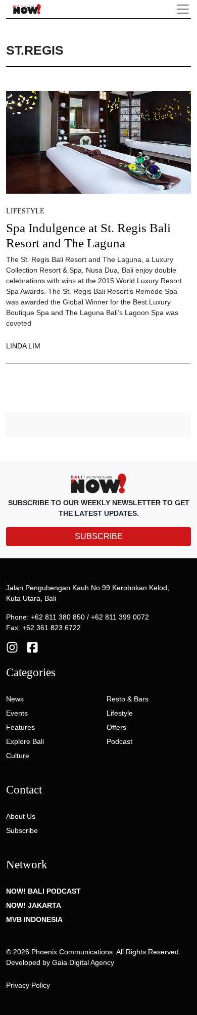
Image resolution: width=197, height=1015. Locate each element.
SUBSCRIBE (99, 536)
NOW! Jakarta (33, 905)
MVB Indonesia (34, 919)
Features (20, 727)
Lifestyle (25, 211)
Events (17, 713)
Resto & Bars (128, 699)
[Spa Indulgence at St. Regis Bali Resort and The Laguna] (98, 142)
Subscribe (22, 830)
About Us (20, 816)
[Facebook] (32, 647)
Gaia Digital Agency (83, 962)
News (15, 699)
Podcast (119, 741)
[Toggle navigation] (183, 9)
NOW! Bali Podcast (43, 891)
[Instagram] (12, 647)
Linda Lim (23, 346)
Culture (17, 756)
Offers (116, 727)
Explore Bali (25, 741)
